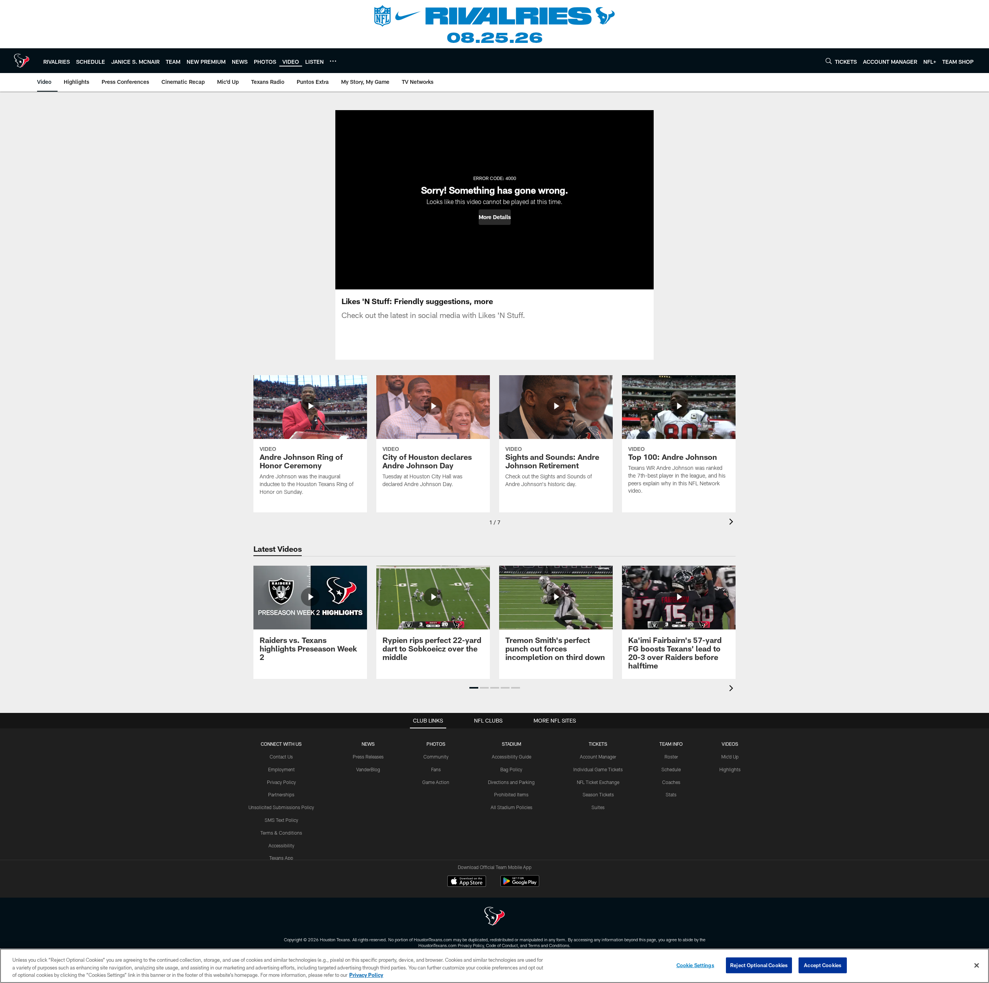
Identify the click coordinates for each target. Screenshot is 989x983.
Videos (730, 744)
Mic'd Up (730, 756)
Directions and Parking (511, 782)
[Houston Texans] (494, 917)
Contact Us (281, 756)
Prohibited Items (511, 794)
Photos (436, 744)
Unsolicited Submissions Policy (281, 807)
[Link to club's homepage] (21, 60)
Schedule (671, 769)
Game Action (435, 782)
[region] (494, 966)
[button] (495, 217)
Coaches (671, 782)
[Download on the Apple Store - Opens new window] (467, 882)
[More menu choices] (333, 61)
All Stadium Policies (511, 807)
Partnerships (281, 794)
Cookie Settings (695, 965)
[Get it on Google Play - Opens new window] (520, 885)
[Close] (976, 965)
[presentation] (732, 523)
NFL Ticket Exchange (598, 782)
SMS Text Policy (281, 820)
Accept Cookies (822, 965)
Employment (281, 769)
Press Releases (368, 756)
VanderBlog (368, 769)
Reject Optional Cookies (759, 965)
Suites (598, 807)
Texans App (281, 858)
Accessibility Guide (511, 756)
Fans (436, 769)
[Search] (829, 61)
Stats (671, 794)
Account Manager (598, 756)
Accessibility (281, 845)
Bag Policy (511, 769)
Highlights (730, 769)
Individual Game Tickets (598, 769)
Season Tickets (598, 794)
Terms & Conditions (281, 832)
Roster (671, 756)
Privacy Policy (281, 782)
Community (436, 756)
